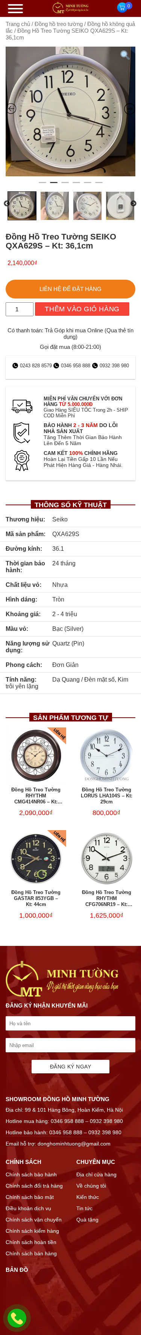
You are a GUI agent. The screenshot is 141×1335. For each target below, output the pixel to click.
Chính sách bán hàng (31, 1253)
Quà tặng (87, 1220)
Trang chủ (18, 24)
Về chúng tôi (91, 1186)
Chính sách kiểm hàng (32, 1231)
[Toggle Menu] (15, 8)
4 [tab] (76, 185)
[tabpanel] (70, 111)
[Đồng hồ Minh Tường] (70, 11)
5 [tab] (87, 185)
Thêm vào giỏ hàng (82, 309)
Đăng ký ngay (70, 1067)
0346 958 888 (75, 365)
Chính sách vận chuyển (34, 1220)
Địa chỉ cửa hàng (96, 1174)
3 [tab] (65, 185)
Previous (7, 204)
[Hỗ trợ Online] (17, 1323)
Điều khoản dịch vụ (28, 1208)
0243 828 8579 (36, 365)
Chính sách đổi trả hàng (34, 1186)
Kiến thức (87, 1197)
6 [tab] (99, 185)
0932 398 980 (114, 365)
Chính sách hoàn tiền (31, 1242)
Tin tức (84, 1208)
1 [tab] (42, 185)
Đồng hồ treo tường (59, 24)
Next (133, 204)
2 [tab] (54, 185)
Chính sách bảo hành (31, 1174)
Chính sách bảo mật (30, 1197)
